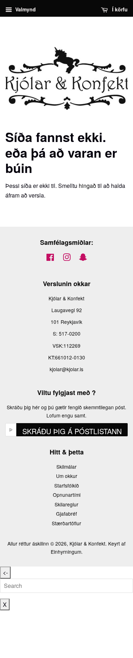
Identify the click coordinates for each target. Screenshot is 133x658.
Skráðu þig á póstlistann (72, 431)
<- (5, 572)
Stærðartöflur (66, 523)
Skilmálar (66, 466)
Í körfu (119, 9)
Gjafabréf (66, 513)
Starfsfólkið (66, 485)
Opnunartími (67, 494)
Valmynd (25, 9)
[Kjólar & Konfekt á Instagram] (67, 258)
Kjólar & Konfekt (87, 543)
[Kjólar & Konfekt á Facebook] (50, 258)
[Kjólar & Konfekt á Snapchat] (83, 258)
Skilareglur (66, 504)
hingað (87, 185)
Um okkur (66, 475)
